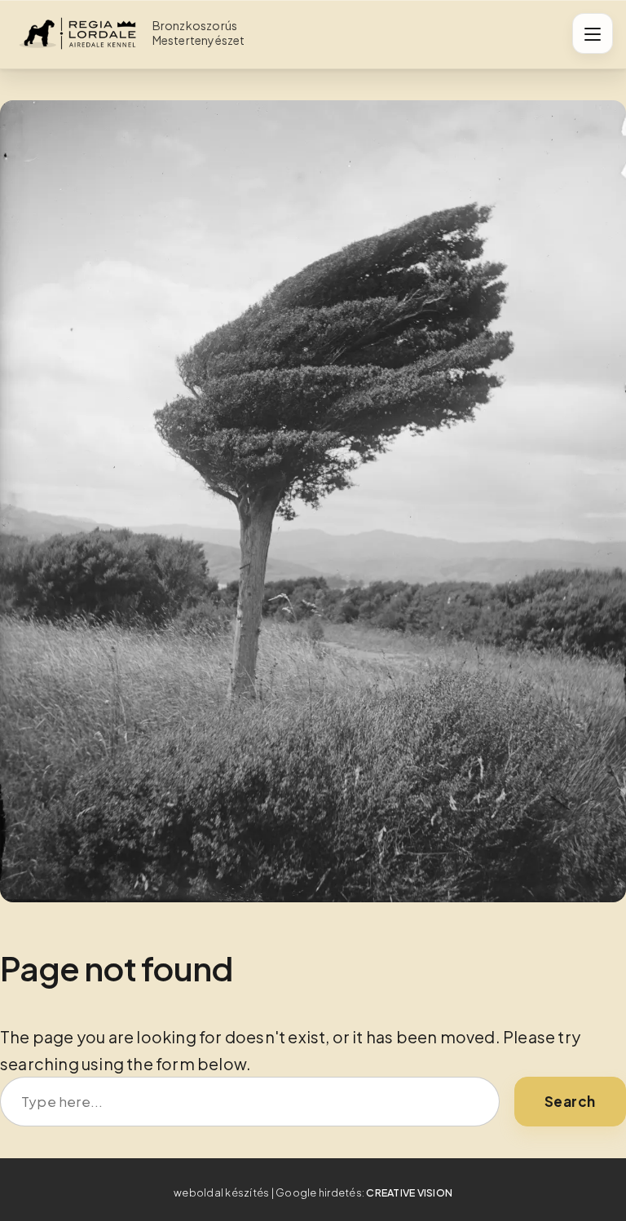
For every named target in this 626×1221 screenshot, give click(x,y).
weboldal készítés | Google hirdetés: (313, 1192)
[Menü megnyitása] (592, 33)
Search (570, 1101)
